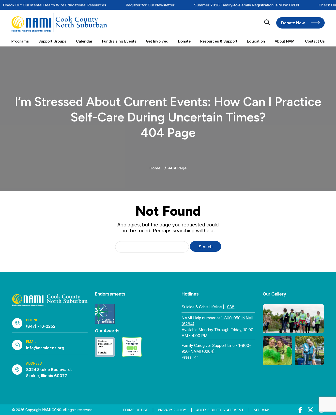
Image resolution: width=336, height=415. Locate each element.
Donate (184, 41)
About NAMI (285, 41)
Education (256, 41)
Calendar (84, 41)
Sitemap (261, 410)
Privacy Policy (172, 410)
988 (230, 306)
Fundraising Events (119, 41)
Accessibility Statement (220, 410)
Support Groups (52, 41)
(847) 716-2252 (41, 326)
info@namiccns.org (45, 347)
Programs (20, 41)
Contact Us (315, 41)
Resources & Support (218, 41)
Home (155, 168)
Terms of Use (135, 410)
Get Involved (157, 41)
